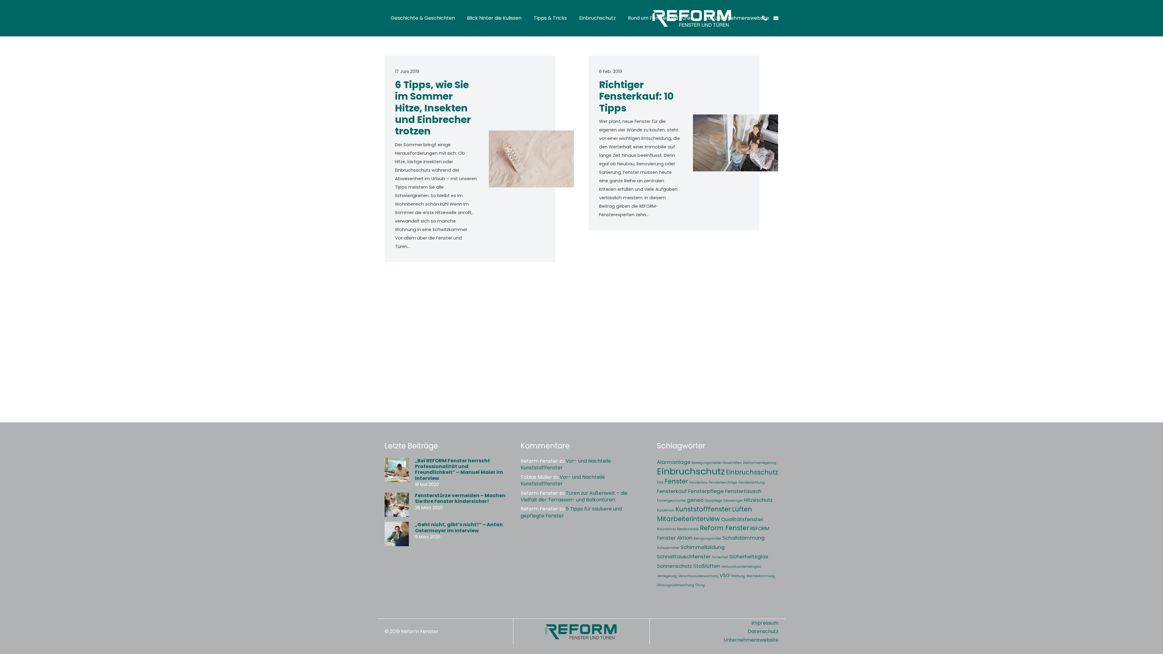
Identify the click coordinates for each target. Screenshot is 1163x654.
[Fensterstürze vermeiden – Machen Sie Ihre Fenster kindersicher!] (397, 505)
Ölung (700, 585)
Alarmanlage (674, 462)
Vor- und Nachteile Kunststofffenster (566, 464)
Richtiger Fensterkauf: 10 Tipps (636, 96)
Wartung (738, 576)
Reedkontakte (688, 529)
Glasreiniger (733, 500)
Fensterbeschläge (723, 482)
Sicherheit (720, 557)
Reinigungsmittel (707, 538)
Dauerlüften (732, 463)
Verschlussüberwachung (698, 576)
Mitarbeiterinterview (688, 518)
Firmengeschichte (671, 500)
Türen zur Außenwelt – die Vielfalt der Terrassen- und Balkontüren (574, 496)
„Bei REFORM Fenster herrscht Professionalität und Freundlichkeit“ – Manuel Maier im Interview (459, 469)
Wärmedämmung (760, 576)
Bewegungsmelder (707, 463)
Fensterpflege (706, 491)
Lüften (742, 509)
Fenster (676, 481)
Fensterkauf (672, 491)
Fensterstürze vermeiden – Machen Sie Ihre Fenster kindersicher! (460, 498)
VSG (725, 575)
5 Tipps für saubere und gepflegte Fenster (571, 512)
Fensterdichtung (751, 482)
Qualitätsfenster (742, 519)
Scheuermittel (668, 548)
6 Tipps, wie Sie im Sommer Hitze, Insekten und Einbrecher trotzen (433, 108)
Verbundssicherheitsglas (741, 566)
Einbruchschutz (691, 471)
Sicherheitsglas (748, 556)
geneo (695, 500)
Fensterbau (698, 482)
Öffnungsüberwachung (675, 585)
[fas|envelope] (776, 18)
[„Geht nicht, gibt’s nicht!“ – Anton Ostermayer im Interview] (397, 534)
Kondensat (665, 510)
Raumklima (666, 529)
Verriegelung (667, 576)
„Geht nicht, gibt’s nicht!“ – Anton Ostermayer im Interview (459, 527)
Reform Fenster (724, 528)
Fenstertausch (743, 491)
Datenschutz (763, 631)
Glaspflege (713, 500)
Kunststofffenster (703, 509)
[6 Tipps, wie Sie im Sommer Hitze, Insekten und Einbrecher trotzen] (531, 158)
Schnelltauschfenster (684, 556)
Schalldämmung (743, 537)
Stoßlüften (706, 566)
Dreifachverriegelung (759, 463)
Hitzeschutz (758, 500)
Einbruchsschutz (752, 472)
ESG (660, 482)
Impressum (764, 622)
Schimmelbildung (703, 547)
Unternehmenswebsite (751, 639)
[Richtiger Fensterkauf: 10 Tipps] (735, 142)
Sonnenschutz (674, 566)
